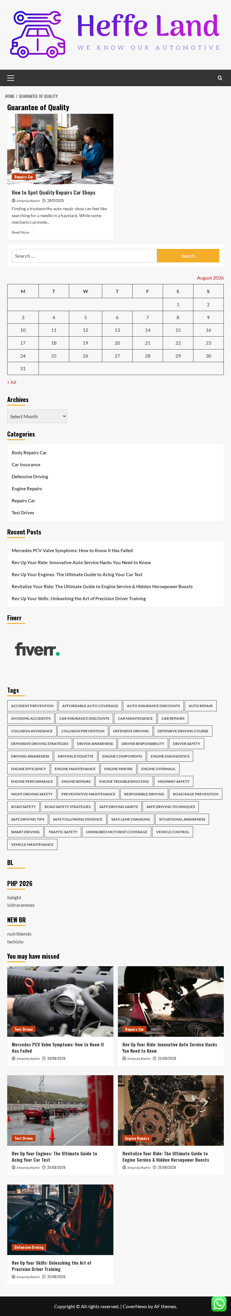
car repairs (173, 718)
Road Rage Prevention (195, 794)
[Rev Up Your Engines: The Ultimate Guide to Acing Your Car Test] (60, 1110)
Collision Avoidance (32, 731)
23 (208, 343)
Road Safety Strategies (68, 806)
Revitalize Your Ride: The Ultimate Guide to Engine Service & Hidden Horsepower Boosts (102, 586)
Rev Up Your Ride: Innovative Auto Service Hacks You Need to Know (81, 562)
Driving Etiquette (76, 756)
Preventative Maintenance (88, 794)
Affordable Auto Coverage (90, 705)
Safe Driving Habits (118, 806)
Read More (20, 232)
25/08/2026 (167, 1058)
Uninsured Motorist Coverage (116, 832)
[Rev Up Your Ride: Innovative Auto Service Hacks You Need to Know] (171, 1001)
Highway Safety (173, 781)
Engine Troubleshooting (124, 781)
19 (85, 343)
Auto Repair (201, 705)
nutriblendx (19, 933)
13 (117, 330)
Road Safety (23, 806)
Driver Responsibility (143, 743)
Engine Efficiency (28, 769)
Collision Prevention (82, 731)
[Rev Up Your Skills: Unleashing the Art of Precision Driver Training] (60, 1219)
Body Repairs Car (29, 452)
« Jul (11, 382)
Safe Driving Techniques (170, 806)
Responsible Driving (144, 794)
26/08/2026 (56, 1058)
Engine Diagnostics (170, 756)
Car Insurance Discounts (84, 718)
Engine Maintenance (75, 769)
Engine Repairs (27, 488)
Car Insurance (26, 464)
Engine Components (122, 756)
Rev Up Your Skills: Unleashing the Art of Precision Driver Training (79, 598)
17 (23, 343)
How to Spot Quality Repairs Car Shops (53, 192)
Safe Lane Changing (130, 819)
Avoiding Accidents (31, 718)
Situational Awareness (182, 819)
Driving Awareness (30, 756)
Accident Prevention (32, 705)
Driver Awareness (95, 743)
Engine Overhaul (158, 769)
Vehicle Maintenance (32, 844)
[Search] (220, 78)
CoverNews (135, 1306)
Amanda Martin (28, 201)
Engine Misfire (118, 769)
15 (178, 330)
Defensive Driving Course (183, 731)
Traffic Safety (62, 832)
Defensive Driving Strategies (39, 743)
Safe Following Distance (78, 819)
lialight (14, 897)
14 (147, 330)
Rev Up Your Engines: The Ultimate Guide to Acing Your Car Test (77, 574)
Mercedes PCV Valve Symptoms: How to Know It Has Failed (72, 550)
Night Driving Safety (32, 794)
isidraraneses (21, 905)
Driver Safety (186, 743)
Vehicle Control (172, 832)
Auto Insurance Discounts (153, 705)
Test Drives (23, 512)
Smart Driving (25, 832)
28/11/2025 (55, 200)
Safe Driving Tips (27, 819)
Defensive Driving (30, 476)
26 (85, 355)
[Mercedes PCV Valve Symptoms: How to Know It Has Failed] (60, 1001)
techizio (15, 941)
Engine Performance (32, 781)
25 (54, 355)
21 (147, 343)
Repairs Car (23, 176)
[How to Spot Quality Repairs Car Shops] (60, 149)
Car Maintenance (135, 718)
